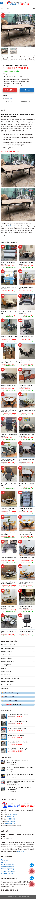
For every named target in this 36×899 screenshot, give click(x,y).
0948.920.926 (11, 817)
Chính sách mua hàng (7, 866)
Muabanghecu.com (10, 823)
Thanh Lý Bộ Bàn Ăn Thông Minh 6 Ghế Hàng (8, 509)
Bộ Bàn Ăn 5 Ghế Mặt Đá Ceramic (7, 607)
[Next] (31, 30)
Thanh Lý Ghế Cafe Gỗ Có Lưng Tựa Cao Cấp (25, 386)
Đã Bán (11, 13)
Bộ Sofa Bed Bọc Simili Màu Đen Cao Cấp (26, 312)
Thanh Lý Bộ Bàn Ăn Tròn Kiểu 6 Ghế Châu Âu (8, 410)
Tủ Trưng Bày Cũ (6, 665)
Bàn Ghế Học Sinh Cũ (7, 681)
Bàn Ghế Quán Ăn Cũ (7, 661)
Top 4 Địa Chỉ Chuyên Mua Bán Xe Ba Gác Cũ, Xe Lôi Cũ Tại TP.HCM (20, 788)
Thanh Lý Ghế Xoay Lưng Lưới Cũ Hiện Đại (9, 435)
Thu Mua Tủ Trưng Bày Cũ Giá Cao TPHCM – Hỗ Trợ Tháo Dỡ (20, 768)
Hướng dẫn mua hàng (7, 864)
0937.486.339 (11, 821)
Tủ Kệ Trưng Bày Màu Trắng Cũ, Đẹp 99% (26, 509)
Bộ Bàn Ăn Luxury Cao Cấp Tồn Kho (9, 312)
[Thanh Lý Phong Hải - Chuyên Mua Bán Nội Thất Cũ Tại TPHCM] (18, 3)
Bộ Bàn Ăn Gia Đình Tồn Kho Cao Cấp (8, 632)
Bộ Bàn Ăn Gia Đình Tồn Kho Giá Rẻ (26, 361)
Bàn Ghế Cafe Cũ (6, 658)
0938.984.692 (13, 814)
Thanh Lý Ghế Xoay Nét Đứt (26, 631)
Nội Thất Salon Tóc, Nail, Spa (10, 678)
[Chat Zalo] (31, 865)
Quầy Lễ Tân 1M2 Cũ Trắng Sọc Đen (8, 263)
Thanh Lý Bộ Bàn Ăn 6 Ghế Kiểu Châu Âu (27, 410)
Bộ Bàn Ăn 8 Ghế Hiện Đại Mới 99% (9, 337)
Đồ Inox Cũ (4, 688)
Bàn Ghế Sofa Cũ (6, 651)
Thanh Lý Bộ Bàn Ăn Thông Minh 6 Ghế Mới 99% (26, 607)
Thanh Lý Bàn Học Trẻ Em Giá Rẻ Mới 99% (8, 288)
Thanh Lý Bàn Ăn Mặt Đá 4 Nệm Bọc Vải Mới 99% (8, 460)
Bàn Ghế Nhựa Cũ (6, 685)
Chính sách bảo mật (7, 873)
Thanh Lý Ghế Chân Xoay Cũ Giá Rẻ (8, 484)
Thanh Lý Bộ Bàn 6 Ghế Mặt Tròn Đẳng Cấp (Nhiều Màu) (26, 533)
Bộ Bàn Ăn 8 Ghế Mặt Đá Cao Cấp (26, 460)
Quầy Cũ (3, 668)
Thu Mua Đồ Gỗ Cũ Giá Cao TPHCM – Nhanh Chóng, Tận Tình (19, 761)
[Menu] (1, 3)
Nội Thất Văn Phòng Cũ (8, 645)
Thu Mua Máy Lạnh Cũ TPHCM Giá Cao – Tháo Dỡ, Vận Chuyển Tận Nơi (20, 781)
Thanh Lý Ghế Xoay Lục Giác (26, 336)
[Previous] (4, 30)
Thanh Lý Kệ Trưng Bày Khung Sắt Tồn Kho (9, 361)
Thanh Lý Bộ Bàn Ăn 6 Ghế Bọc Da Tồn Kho (27, 435)
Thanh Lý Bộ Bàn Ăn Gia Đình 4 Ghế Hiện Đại (9, 533)
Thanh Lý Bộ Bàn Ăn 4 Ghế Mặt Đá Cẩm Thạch (26, 558)
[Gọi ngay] (31, 871)
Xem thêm (20, 851)
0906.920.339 (17, 704)
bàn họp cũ (11, 226)
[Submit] (34, 8)
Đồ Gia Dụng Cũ (6, 671)
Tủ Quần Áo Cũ (5, 655)
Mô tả (3, 110)
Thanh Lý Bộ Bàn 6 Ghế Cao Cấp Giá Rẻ (26, 263)
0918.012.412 (11, 819)
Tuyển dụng (4, 860)
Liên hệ (3, 862)
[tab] (18, 110)
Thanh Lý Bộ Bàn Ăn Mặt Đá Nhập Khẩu (26, 288)
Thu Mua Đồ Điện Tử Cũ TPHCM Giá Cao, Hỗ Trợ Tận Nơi (20, 775)
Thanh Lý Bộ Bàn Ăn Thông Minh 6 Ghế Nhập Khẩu (8, 582)
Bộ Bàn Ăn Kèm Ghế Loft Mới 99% (8, 386)
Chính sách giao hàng (7, 869)
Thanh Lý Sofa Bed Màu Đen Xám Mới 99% (8, 558)
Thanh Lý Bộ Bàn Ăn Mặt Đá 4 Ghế (26, 484)
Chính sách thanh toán (8, 871)
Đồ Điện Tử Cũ (5, 675)
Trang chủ (4, 13)
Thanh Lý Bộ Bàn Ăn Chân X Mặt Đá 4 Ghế (26, 582)
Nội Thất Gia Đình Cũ (7, 648)
